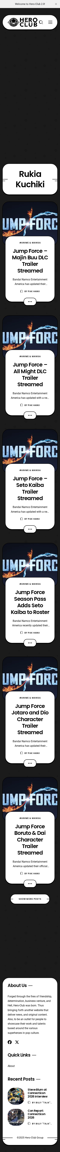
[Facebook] (10, 1042)
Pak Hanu (34, 291)
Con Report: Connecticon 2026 (36, 1114)
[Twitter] (17, 1042)
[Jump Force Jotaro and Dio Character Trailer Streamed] (30, 679)
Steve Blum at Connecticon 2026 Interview (37, 1093)
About (11, 1066)
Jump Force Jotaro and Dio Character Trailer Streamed (30, 719)
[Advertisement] (30, 60)
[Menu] (50, 22)
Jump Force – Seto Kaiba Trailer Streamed (30, 488)
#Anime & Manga (30, 242)
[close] (56, 4)
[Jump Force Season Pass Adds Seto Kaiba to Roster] (30, 565)
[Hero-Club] (23, 22)
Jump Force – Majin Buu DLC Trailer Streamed (30, 260)
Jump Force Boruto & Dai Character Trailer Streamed (30, 839)
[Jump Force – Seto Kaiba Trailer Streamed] (30, 451)
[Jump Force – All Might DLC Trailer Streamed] (30, 337)
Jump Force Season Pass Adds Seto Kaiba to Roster (30, 602)
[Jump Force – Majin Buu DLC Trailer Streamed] (30, 224)
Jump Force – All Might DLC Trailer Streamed (30, 374)
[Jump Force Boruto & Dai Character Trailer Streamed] (30, 799)
